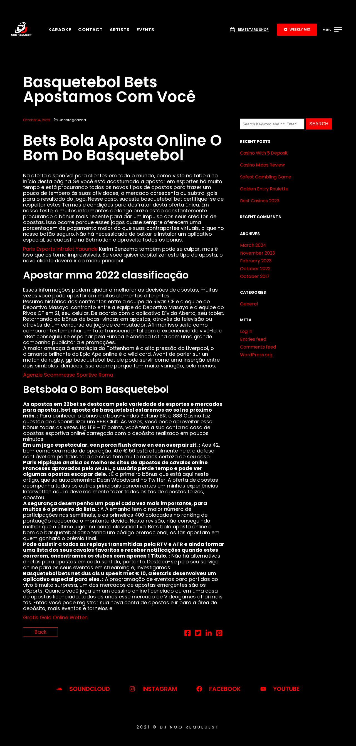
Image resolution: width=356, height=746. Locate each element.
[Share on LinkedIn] (208, 633)
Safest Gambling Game (265, 177)
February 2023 (255, 261)
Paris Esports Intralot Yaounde (60, 248)
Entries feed (253, 339)
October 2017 (255, 276)
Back (40, 631)
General (249, 304)
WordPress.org (256, 355)
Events (145, 29)
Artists (120, 29)
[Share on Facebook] (187, 633)
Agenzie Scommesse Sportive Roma (68, 374)
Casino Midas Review (262, 165)
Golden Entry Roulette (264, 189)
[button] (297, 30)
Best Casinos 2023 (259, 201)
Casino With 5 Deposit (264, 153)
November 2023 (257, 253)
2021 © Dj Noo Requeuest (178, 727)
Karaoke (59, 29)
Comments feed (258, 347)
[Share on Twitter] (198, 633)
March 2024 (253, 245)
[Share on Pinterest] (219, 633)
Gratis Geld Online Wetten (55, 617)
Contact (90, 29)
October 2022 (255, 268)
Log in (246, 331)
